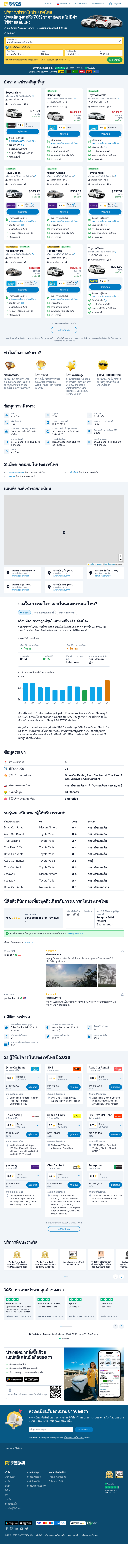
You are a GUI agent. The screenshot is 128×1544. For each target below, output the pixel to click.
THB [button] (47, 4)
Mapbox (99, 564)
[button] (64, 533)
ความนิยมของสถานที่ (44, 612)
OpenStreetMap (109, 564)
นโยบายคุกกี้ (73, 1535)
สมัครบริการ (84, 1429)
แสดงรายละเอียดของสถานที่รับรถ (22, 141)
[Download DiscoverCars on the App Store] (31, 1379)
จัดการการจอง (98, 4)
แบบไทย (63, 4)
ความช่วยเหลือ (81, 4)
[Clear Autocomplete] (119, 41)
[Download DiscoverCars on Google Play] (14, 1379)
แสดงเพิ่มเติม (64, 330)
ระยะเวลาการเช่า (67, 612)
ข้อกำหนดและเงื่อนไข (89, 1535)
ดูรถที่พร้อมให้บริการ (20, 576)
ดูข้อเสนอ (22, 131)
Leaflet (91, 564)
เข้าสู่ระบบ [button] (117, 4)
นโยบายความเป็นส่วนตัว (55, 1535)
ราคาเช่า (24, 612)
